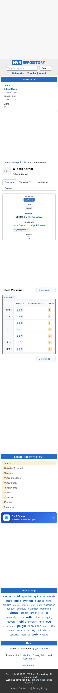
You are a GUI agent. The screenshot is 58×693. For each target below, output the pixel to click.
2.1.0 (19, 342)
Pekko (44, 655)
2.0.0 (19, 349)
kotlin (30, 617)
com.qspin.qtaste (20, 162)
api (36, 596)
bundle (40, 600)
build (9, 600)
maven (11, 621)
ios (46, 612)
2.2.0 (19, 335)
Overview (9, 182)
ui (29, 634)
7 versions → (46, 290)
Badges (8, 188)
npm (42, 621)
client (49, 600)
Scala (23, 655)
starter (47, 630)
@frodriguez (41, 648)
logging (49, 617)
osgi (49, 621)
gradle (24, 612)
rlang (46, 626)
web (35, 634)
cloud (16, 604)
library (39, 617)
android (14, 596)
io (42, 612)
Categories (18, 73)
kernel (29, 208)
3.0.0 (19, 310)
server (11, 630)
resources (35, 626)
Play (29, 655)
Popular (31, 73)
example (22, 608)
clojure (7, 604)
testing (14, 634)
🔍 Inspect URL (21, 229)
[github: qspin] (5, 107)
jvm (22, 617)
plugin (22, 626)
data (40, 604)
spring (31, 630)
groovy (35, 612)
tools (23, 634)
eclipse (10, 608)
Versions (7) (25, 182)
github (14, 612)
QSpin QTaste (11, 89)
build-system (24, 600)
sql (39, 630)
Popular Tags (29, 590)
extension (33, 608)
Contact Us (25, 688)
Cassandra (29, 658)
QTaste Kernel (23, 168)
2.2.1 (19, 329)
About (42, 73)
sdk (52, 626)
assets (51, 596)
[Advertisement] (29, 29)
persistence (9, 626)
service (21, 630)
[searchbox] (22, 68)
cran (33, 605)
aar (5, 596)
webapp (44, 634)
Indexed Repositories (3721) (29, 456)
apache (27, 596)
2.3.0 (19, 316)
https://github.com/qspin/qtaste (29, 225)
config (25, 604)
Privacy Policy (40, 688)
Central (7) (9, 297)
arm (43, 596)
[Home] (29, 64)
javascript (12, 617)
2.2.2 (19, 322)
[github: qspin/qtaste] (29, 237)
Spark (36, 655)
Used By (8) (42, 182)
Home (5, 162)
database (49, 604)
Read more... (29, 665)
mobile (22, 621)
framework (46, 608)
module (32, 621)
